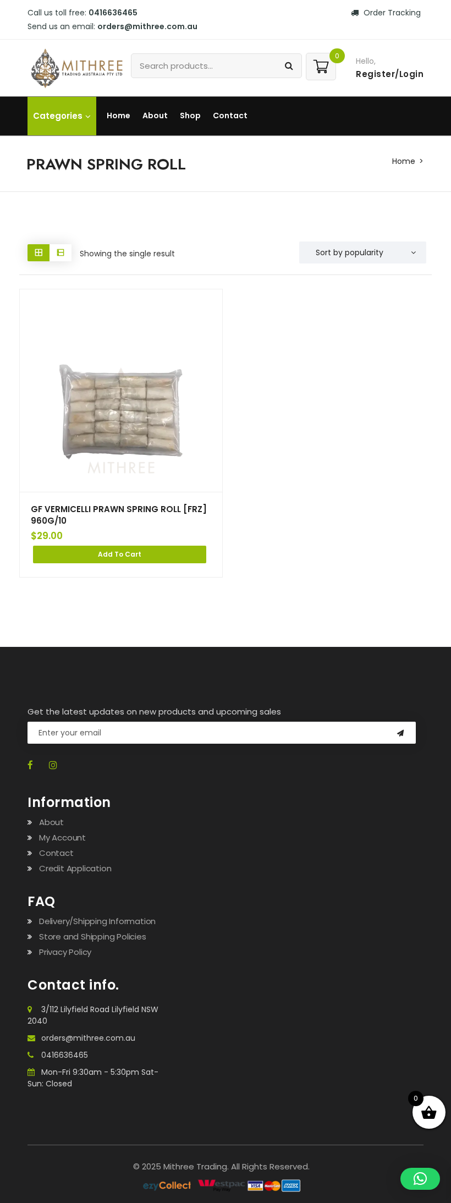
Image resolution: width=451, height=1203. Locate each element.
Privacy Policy (65, 952)
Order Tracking (391, 12)
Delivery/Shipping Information (97, 921)
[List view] (61, 252)
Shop (190, 115)
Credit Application (75, 868)
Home (118, 115)
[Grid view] (39, 252)
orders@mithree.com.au (88, 1037)
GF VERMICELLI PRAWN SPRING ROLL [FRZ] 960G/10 (119, 514)
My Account (62, 837)
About (155, 115)
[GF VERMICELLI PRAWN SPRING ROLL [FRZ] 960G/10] (121, 390)
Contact (230, 115)
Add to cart (119, 554)
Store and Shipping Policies (92, 936)
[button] (420, 1179)
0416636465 (64, 1055)
